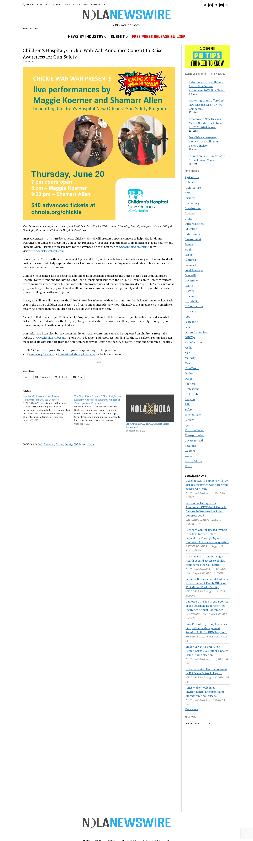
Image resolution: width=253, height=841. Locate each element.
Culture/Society (194, 224)
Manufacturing (194, 342)
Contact (58, 4)
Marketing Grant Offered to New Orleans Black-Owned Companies (206, 105)
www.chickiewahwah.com (48, 251)
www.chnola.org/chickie (134, 247)
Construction (193, 208)
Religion (190, 399)
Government (193, 280)
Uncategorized (194, 440)
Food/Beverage (194, 270)
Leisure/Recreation (196, 332)
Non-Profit (192, 368)
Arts (187, 193)
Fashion (189, 255)
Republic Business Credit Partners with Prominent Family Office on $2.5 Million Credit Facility (207, 583)
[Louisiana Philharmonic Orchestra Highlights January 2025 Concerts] (48, 408)
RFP (187, 404)
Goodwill (190, 275)
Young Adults (193, 461)
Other (188, 378)
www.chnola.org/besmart (52, 337)
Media (188, 347)
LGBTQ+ (190, 337)
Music (188, 363)
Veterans (190, 446)
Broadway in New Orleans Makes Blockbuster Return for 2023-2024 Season (205, 123)
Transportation (194, 435)
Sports (189, 425)
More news (191, 709)
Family (69, 444)
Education (191, 229)
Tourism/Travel (194, 430)
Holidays (190, 296)
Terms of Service (91, 4)
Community (192, 203)
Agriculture (192, 177)
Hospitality (192, 301)
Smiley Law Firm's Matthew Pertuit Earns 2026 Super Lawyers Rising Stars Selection (207, 651)
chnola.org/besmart (41, 354)
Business (190, 198)
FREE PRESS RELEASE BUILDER (159, 36)
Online (189, 373)
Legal (188, 327)
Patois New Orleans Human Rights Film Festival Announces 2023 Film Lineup (207, 86)
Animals (190, 182)
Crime (188, 218)
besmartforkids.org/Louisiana (76, 354)
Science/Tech (193, 415)
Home (39, 4)
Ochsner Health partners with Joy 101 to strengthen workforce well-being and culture (207, 485)
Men (187, 353)
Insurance (191, 311)
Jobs (187, 316)
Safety (77, 444)
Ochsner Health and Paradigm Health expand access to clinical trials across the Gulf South (205, 561)
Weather (190, 451)
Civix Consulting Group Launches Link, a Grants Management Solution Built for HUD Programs (206, 628)
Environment (193, 239)
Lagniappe (191, 322)
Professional (192, 389)
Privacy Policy (72, 4)
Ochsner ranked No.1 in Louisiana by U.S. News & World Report (206, 671)
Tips (104, 4)
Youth (90, 444)
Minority (190, 358)
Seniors (189, 420)
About (47, 4)
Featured (190, 260)
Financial (190, 265)
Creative (190, 213)
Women (189, 456)
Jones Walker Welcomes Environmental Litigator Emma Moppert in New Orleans (205, 692)
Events (59, 444)
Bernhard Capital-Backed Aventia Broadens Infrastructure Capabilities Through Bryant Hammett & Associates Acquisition (207, 536)
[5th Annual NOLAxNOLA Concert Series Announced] (150, 408)
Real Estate (192, 394)
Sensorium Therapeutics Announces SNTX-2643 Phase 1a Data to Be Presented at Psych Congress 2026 (206, 509)
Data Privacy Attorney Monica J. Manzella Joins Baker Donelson (204, 141)
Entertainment (46, 444)
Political (190, 384)
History (189, 291)
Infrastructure (194, 306)
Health (189, 286)
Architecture (193, 187)
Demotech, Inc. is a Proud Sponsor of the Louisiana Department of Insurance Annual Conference (207, 606)
